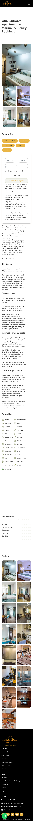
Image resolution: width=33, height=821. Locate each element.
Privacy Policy (5, 784)
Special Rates (5, 755)
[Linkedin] (21, 814)
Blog (2, 791)
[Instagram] (8, 814)
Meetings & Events (6, 762)
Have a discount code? (15, 171)
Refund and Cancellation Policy (10, 781)
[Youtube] (17, 814)
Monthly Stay (5, 769)
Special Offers (5, 765)
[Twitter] (12, 814)
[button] (29, 3)
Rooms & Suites (6, 752)
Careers (3, 788)
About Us (4, 777)
